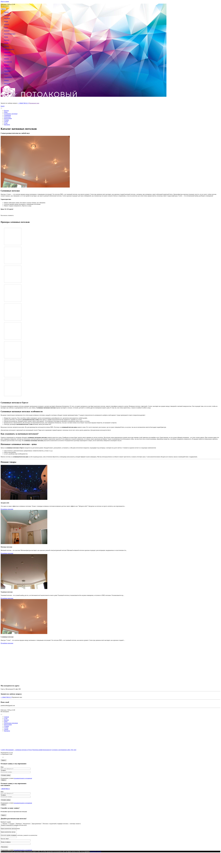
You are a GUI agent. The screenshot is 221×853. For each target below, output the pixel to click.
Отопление (7, 117)
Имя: (2, 767)
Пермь (6, 37)
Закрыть (3, 760)
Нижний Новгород (9, 33)
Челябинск (7, 68)
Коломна (6, 65)
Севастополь (8, 77)
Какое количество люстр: (8, 832)
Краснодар (7, 83)
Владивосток (8, 61)
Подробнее (98, 851)
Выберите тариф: (6, 822)
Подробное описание (7, 509)
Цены (6, 112)
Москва (6, 12)
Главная (6, 717)
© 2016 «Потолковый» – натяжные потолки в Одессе (16, 749)
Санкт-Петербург (9, 49)
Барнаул (6, 58)
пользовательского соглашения (23, 778)
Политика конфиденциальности (41, 749)
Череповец (7, 71)
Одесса (3, 9)
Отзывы (6, 120)
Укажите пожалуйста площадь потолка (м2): (14, 825)
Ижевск (6, 80)
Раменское (7, 52)
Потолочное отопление (11, 723)
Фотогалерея (8, 118)
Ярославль (7, 15)
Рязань (6, 27)
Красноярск (7, 55)
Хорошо (92, 851)
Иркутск (6, 46)
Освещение (7, 115)
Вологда (6, 24)
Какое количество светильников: (10, 828)
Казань (6, 43)
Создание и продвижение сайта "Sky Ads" (64, 749)
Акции (6, 121)
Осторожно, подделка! (10, 113)
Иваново (6, 40)
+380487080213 (5, 788)
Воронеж (6, 30)
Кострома (7, 18)
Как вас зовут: (5, 838)
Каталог (6, 110)
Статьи (6, 727)
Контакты (7, 124)
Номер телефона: (6, 842)
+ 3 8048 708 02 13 (23, 103)
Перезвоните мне (34, 103)
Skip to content (5, 1)
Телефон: (3, 770)
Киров (6, 21)
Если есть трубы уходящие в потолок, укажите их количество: (19, 835)
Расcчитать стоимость (7, 215)
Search (2, 106)
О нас (6, 123)
